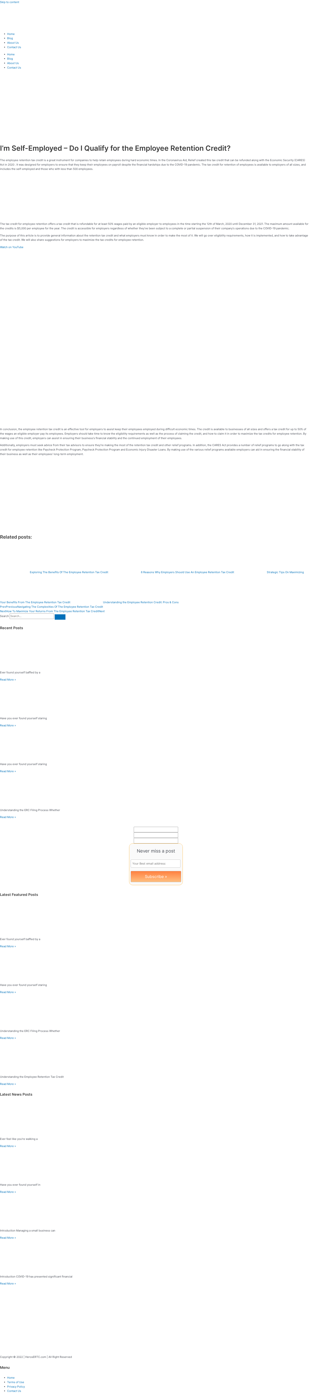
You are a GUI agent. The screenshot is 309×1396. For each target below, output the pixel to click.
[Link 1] (21, 26)
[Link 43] (154, 1256)
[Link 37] (154, 1118)
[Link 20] (154, 652)
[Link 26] (154, 789)
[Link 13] (68, 528)
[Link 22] (154, 697)
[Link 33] (154, 1010)
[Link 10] (68, 217)
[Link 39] (154, 1164)
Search (4, 616)
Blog (10, 38)
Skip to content (9, 2)
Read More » (8, 679)
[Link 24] (154, 743)
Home (11, 34)
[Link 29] (154, 918)
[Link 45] (27, 1338)
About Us (13, 42)
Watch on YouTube (11, 247)
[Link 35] (154, 1056)
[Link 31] (154, 964)
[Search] (60, 617)
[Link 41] (154, 1210)
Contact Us (14, 47)
